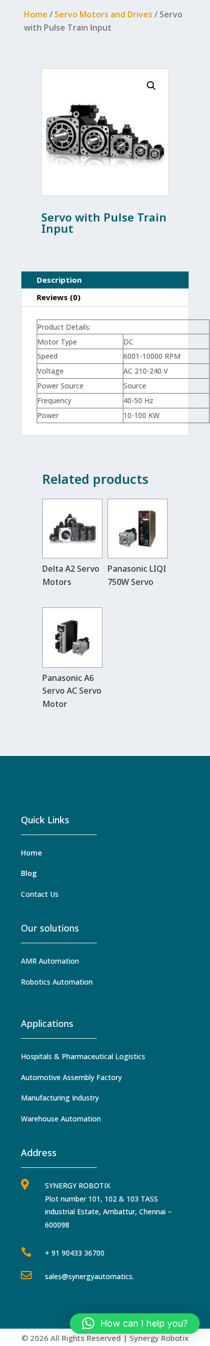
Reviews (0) (59, 297)
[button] (151, 86)
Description (59, 280)
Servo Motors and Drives (103, 14)
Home (35, 14)
